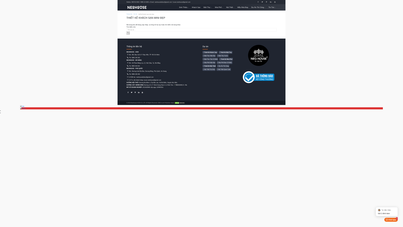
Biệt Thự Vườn (223, 56)
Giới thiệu (183, 7)
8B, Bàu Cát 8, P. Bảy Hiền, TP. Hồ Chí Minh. (146, 54)
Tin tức (272, 7)
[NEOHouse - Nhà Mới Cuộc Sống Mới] (136, 7)
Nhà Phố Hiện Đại (209, 62)
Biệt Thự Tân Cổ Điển (211, 59)
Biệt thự (207, 7)
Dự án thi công (257, 7)
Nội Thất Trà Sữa (209, 69)
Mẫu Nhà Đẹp (242, 7)
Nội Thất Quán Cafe (224, 69)
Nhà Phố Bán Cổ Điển (225, 62)
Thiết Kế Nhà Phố (226, 59)
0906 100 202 (136, 57)
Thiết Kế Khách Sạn (210, 52)
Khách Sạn (196, 7)
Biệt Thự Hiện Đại (209, 56)
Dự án (135, 14)
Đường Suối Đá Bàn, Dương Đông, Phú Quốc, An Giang (149, 71)
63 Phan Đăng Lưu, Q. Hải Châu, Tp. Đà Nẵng (146, 63)
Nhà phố (218, 7)
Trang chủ (129, 14)
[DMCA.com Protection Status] (180, 103)
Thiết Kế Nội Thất (209, 66)
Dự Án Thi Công (224, 66)
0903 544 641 (136, 66)
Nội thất (229, 7)
